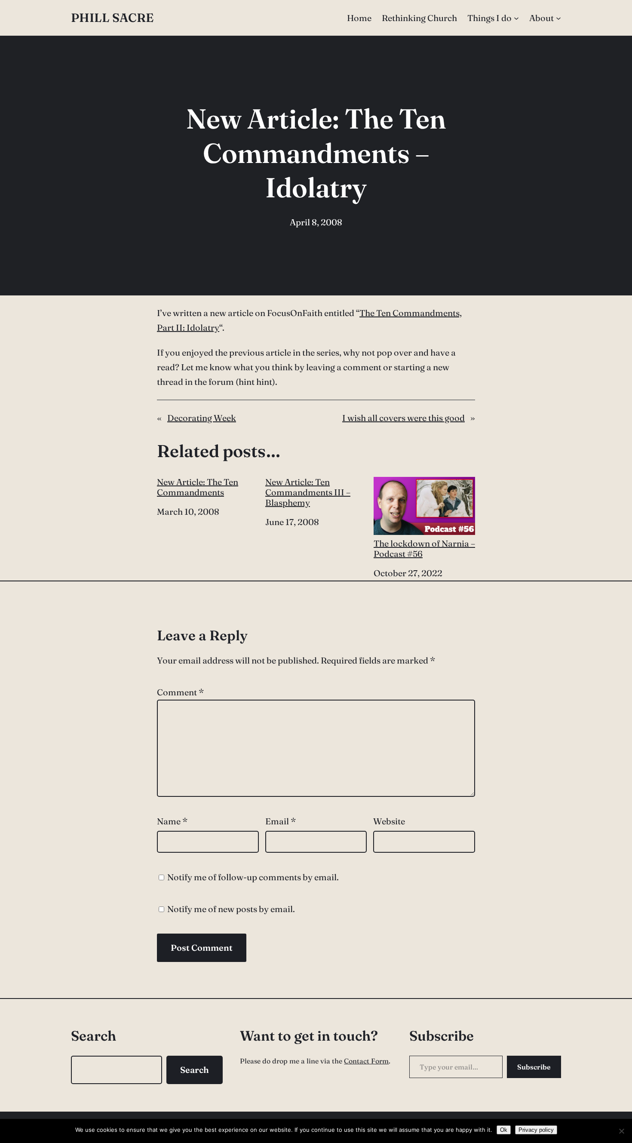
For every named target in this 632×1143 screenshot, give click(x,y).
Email (280, 821)
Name (172, 821)
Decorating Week (201, 417)
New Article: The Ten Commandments (197, 487)
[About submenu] (558, 18)
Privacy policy (536, 1130)
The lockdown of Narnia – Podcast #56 (424, 548)
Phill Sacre (112, 17)
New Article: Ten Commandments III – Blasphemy (307, 492)
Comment (180, 692)
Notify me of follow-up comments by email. (253, 877)
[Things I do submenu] (516, 18)
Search (194, 1069)
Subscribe (534, 1067)
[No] (621, 1131)
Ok (503, 1130)
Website (389, 821)
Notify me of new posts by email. (231, 908)
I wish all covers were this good (403, 417)
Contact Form (366, 1061)
